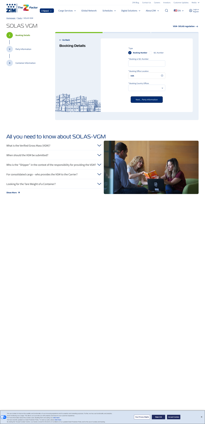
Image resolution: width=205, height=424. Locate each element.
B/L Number (159, 52)
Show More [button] (11, 192)
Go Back (66, 40)
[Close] (201, 417)
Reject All (158, 417)
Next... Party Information (147, 99)
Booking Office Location (138, 71)
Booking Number (140, 52)
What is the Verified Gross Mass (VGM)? (28, 145)
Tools (19, 18)
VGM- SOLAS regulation (184, 26)
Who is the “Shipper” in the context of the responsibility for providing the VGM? (51, 164)
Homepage (11, 18)
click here (56, 418)
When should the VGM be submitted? (27, 155)
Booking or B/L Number (138, 59)
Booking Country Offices (138, 83)
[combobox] (146, 75)
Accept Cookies (173, 417)
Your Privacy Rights (142, 417)
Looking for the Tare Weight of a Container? (31, 184)
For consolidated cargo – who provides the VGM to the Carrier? (42, 174)
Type (131, 48)
